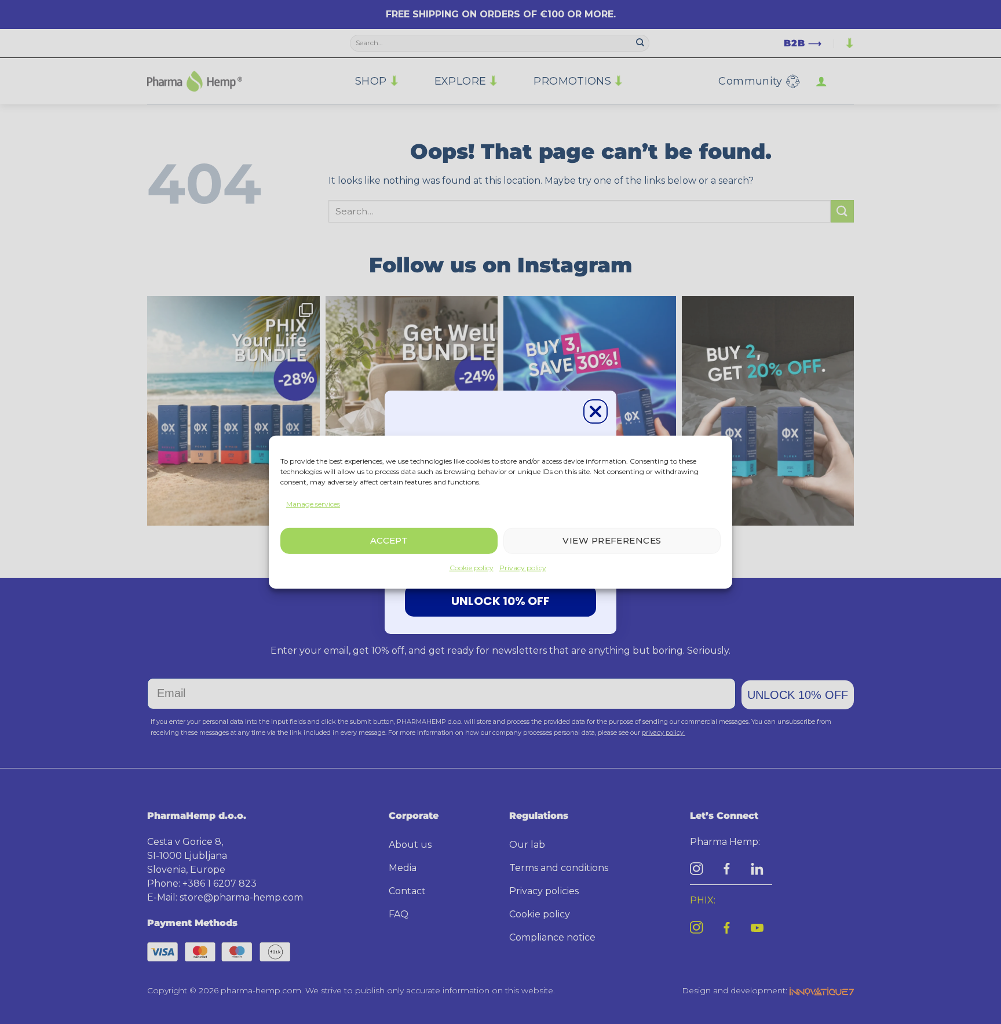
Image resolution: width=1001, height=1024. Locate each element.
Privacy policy (522, 567)
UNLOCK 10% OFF (500, 601)
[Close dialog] (595, 411)
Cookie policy (472, 567)
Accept (389, 540)
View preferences (611, 540)
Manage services (313, 503)
